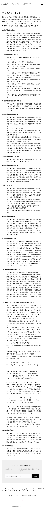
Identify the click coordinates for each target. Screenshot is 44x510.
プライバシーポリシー (14, 495)
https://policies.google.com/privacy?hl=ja (23, 365)
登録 (35, 476)
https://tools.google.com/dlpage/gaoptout (23, 385)
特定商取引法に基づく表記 (29, 495)
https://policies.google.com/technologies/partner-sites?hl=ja (24, 357)
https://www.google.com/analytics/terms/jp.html (24, 346)
